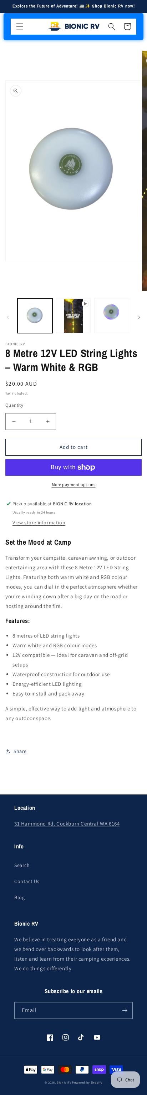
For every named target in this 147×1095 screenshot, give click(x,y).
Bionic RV (64, 1082)
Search (22, 865)
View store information (38, 522)
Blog (19, 897)
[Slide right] (139, 317)
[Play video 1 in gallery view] (73, 315)
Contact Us (27, 881)
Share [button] (20, 751)
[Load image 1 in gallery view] (34, 315)
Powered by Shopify (87, 1082)
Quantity (14, 405)
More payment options (74, 484)
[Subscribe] (124, 1010)
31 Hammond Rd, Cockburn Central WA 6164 (67, 823)
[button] (19, 26)
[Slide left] (8, 317)
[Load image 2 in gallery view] (111, 315)
